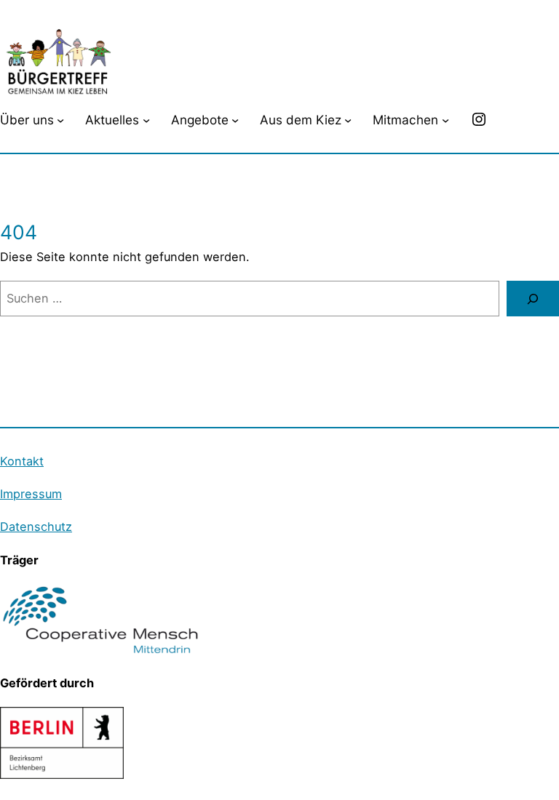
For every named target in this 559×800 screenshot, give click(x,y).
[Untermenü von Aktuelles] (146, 119)
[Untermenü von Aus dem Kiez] (348, 119)
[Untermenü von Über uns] (60, 119)
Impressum (31, 494)
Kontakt (22, 461)
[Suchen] (533, 299)
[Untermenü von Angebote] (235, 119)
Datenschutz (36, 526)
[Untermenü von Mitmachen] (445, 119)
